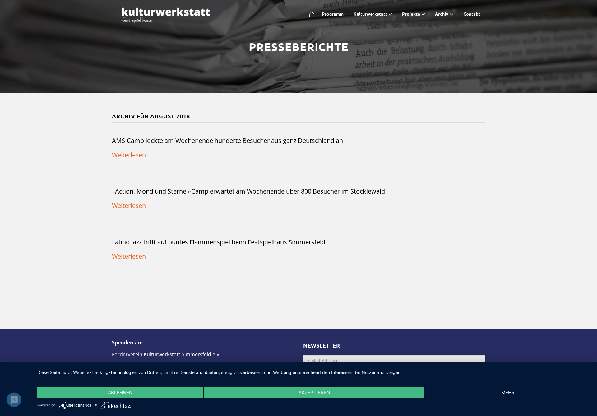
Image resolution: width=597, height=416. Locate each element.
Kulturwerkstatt (370, 13)
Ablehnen (120, 392)
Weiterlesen (129, 155)
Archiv (441, 13)
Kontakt (471, 13)
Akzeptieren (314, 392)
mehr (508, 392)
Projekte (411, 13)
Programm (333, 13)
